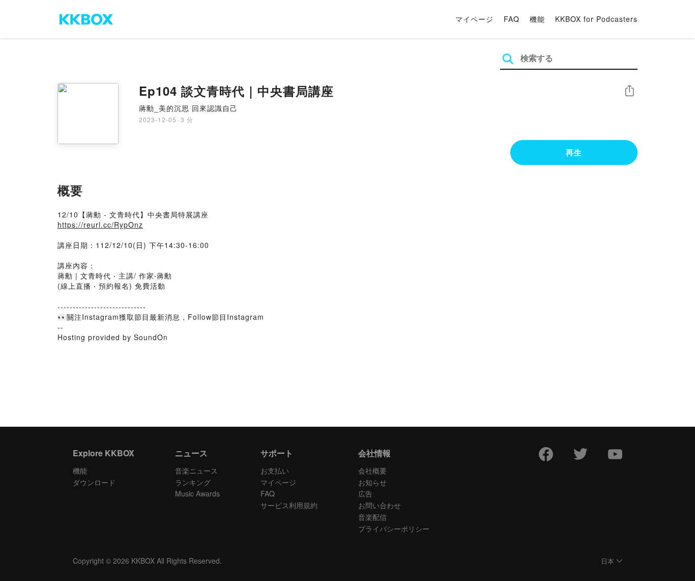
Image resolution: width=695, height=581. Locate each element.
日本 (607, 561)
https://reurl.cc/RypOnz (100, 224)
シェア (629, 91)
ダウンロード (94, 482)
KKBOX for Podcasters (596, 19)
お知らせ (372, 482)
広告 (365, 493)
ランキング (193, 482)
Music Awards (197, 493)
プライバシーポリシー (393, 528)
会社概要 (372, 470)
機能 (537, 19)
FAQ (511, 19)
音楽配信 (372, 517)
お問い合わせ (379, 505)
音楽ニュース (196, 470)
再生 (574, 152)
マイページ (474, 19)
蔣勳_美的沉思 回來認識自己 (188, 108)
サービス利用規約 (288, 505)
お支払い (274, 470)
